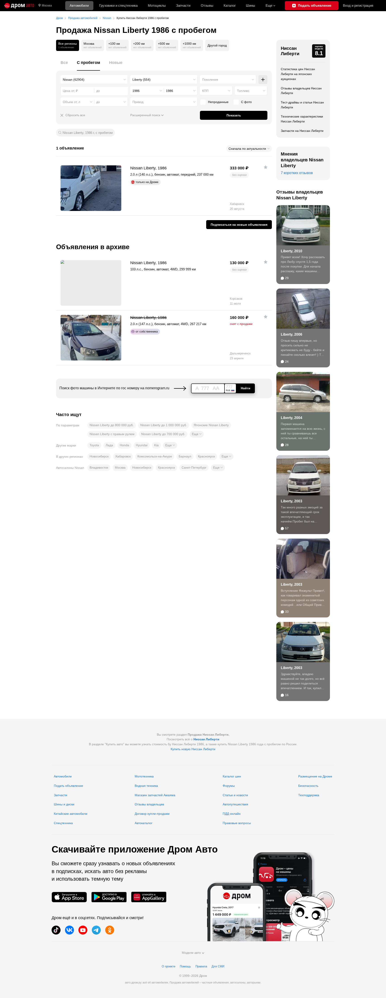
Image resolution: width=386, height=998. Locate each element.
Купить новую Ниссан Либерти (193, 749)
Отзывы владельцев (149, 804)
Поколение (210, 79)
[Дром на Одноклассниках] (109, 930)
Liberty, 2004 (291, 418)
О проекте (168, 966)
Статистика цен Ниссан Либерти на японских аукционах (298, 73)
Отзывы (207, 5)
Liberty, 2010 (291, 251)
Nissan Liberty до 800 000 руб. (112, 425)
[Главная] (19, 5)
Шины (250, 5)
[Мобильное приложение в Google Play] (109, 897)
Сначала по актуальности (247, 148)
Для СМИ (218, 966)
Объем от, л (71, 102)
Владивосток (99, 467)
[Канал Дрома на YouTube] (82, 930)
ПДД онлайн (232, 813)
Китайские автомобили (70, 813)
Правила (201, 966)
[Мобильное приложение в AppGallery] (148, 897)
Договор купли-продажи (152, 813)
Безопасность (308, 785)
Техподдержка (308, 795)
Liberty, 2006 (291, 334)
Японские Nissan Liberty (211, 425)
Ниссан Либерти (290, 51)
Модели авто (191, 952)
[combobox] (94, 79)
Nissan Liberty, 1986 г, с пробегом (88, 133)
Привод (137, 102)
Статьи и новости (235, 795)
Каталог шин (232, 776)
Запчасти (183, 5)
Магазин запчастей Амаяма (155, 795)
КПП (205, 91)
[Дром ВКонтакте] (69, 930)
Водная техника (146, 785)
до (98, 102)
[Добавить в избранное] (265, 167)
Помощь (185, 966)
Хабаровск (123, 456)
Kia (156, 445)
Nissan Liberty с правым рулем (112, 434)
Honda (124, 445)
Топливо (243, 91)
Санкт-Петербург (194, 467)
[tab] (64, 65)
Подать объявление (68, 785)
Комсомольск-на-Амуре (154, 456)
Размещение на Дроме (315, 776)
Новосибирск (99, 456)
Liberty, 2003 (291, 501)
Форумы (229, 785)
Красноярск (206, 456)
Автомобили (79, 5)
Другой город (217, 45)
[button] (197, 434)
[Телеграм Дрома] (96, 930)
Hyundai (141, 445)
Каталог (230, 5)
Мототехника (144, 776)
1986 (136, 91)
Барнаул (185, 456)
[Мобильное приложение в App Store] (69, 897)
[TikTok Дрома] (56, 930)
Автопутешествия (235, 804)
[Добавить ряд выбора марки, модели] (262, 79)
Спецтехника (63, 823)
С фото (246, 102)
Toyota (94, 445)
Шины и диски (64, 804)
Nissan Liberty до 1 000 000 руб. (163, 425)
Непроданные (218, 102)
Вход (358, 5)
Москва (47, 5)
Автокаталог (143, 823)
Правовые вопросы (237, 823)
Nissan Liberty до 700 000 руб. (163, 434)
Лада (109, 445)
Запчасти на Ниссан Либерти (302, 131)
